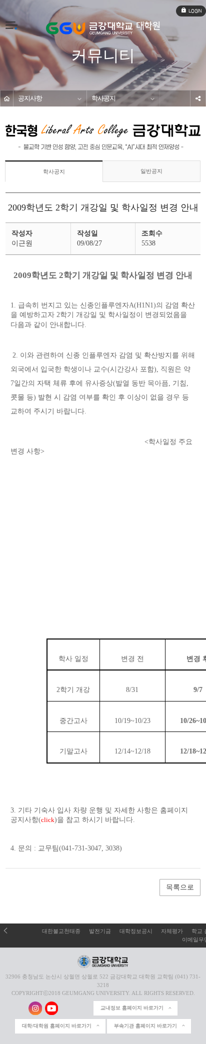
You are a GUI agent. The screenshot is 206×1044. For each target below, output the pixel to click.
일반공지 (151, 171)
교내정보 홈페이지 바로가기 (132, 1007)
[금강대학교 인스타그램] (35, 1008)
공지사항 (30, 98)
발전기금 (100, 931)
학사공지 (104, 98)
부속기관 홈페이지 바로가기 (145, 1025)
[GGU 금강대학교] (89, 28)
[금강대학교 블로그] (83, 1008)
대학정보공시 (136, 931)
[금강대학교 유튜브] (51, 1008)
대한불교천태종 (61, 931)
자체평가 (172, 931)
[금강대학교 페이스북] (67, 1008)
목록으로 (180, 887)
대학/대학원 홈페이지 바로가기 (57, 1025)
